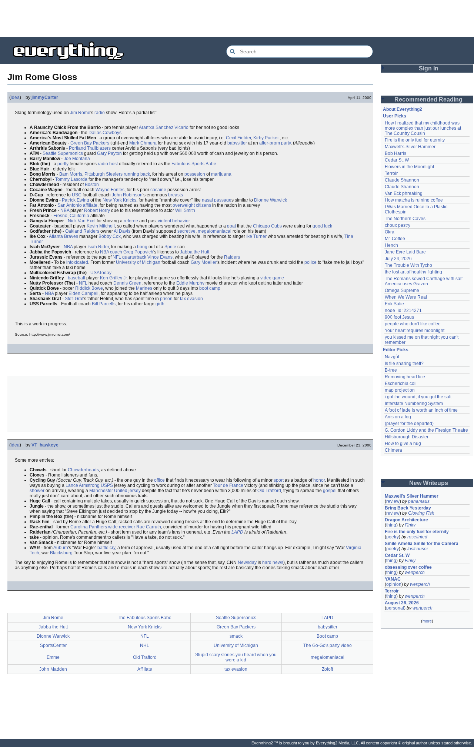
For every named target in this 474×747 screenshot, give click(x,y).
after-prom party (275, 143)
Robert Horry (97, 210)
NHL (144, 645)
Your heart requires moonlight (414, 330)
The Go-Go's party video (327, 645)
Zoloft (327, 669)
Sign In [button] (428, 68)
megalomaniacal (214, 231)
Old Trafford (269, 490)
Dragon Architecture (406, 519)
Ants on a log (398, 416)
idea (15, 97)
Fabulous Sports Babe (193, 163)
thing (391, 525)
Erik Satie (394, 303)
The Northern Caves (405, 218)
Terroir (391, 173)
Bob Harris (395, 153)
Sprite (170, 246)
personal (395, 608)
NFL (117, 257)
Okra (389, 232)
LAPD (237, 532)
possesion (194, 174)
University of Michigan (138, 262)
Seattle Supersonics (63, 153)
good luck (322, 226)
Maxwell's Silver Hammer (410, 146)
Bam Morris (70, 174)
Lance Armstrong (83, 485)
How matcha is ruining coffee (414, 200)
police (310, 262)
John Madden (53, 669)
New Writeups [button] (428, 483)
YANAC (393, 579)
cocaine (158, 189)
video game (272, 277)
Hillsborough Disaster (406, 436)
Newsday (247, 562)
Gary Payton (109, 153)
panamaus (419, 501)
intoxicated (77, 262)
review (393, 501)
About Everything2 (402, 109)
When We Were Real (406, 297)
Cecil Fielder (238, 137)
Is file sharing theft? (404, 363)
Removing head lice (405, 376)
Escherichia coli (401, 383)
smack (236, 636)
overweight (184, 205)
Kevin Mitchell (101, 226)
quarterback (134, 257)
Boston (92, 184)
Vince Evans (160, 257)
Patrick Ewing (75, 200)
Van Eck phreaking (404, 193)
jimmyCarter (44, 97)
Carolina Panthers (88, 526)
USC (76, 194)
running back (137, 174)
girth (160, 303)
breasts (175, 194)
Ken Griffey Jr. (114, 277)
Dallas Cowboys (105, 132)
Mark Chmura (143, 143)
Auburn (60, 547)
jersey (134, 490)
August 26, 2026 (402, 602)
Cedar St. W (397, 160)
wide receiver (121, 526)
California (79, 215)
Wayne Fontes (110, 189)
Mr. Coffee (395, 238)
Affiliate (144, 669)
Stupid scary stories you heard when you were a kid (236, 657)
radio (99, 112)
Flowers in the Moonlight (409, 166)
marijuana (221, 174)
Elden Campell (84, 293)
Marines (144, 288)
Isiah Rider (98, 246)
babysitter (237, 143)
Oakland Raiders (82, 231)
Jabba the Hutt (194, 252)
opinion (393, 584)
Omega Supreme (402, 290)
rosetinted (417, 537)
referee (131, 220)
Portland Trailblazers (90, 148)
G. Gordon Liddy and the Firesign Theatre (426, 430)
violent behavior (174, 220)
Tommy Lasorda (71, 179)
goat (231, 226)
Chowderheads (83, 469)
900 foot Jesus (399, 317)
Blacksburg (61, 552)
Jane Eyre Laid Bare (405, 252)
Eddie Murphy (190, 283)
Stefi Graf (74, 298)
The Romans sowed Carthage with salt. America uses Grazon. (424, 281)
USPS (107, 485)
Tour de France (228, 485)
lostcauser (417, 548)
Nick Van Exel (82, 220)
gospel (330, 490)
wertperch (415, 572)
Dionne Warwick (270, 200)
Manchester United (108, 490)
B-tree (391, 370)
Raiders (232, 257)
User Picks (394, 116)
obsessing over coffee (408, 567)
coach (116, 252)
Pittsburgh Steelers (103, 174)
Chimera (393, 450)
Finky (410, 525)
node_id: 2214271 (403, 310)
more (427, 621)
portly (63, 163)
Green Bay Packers (89, 143)
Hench (391, 245)
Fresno (60, 215)
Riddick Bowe (89, 288)
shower (37, 490)
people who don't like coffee (413, 323)
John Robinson (127, 194)
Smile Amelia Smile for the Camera (421, 543)
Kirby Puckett (266, 137)
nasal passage (216, 200)
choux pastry (397, 225)
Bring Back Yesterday (408, 508)
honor (319, 480)
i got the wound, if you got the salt (418, 396)
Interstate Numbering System (414, 403)
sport (279, 480)
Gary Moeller (204, 262)
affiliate (90, 205)
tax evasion (191, 298)
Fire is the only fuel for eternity (415, 140)
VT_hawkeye (45, 445)
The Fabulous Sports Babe (144, 617)
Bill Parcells (104, 303)
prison (166, 298)
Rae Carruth (148, 526)
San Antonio (69, 205)
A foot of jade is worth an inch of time (421, 410)
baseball (76, 277)
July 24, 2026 (398, 258)
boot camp (209, 288)
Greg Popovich (138, 252)
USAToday (100, 272)
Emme (53, 657)
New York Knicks (119, 200)
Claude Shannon (402, 180)
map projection (400, 390)
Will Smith (185, 210)
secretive (186, 231)
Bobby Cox (110, 236)
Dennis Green (127, 283)
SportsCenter (53, 645)
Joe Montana (77, 158)
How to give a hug (403, 443)
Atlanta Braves (63, 236)
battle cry (106, 547)
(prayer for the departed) (409, 423)
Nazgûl (392, 356)
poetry (392, 537)
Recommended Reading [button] (428, 99)
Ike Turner (256, 236)
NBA (64, 210)
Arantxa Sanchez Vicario (163, 127)
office (159, 480)
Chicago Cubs (267, 226)
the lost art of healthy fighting (413, 272)
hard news (272, 562)
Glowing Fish (421, 513)
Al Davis (122, 231)
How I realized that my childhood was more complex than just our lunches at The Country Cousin (423, 128)
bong (142, 246)
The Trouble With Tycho (408, 265)
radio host (108, 163)
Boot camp (327, 636)
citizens (203, 205)
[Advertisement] (237, 18)
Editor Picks (395, 349)
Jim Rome (80, 112)
